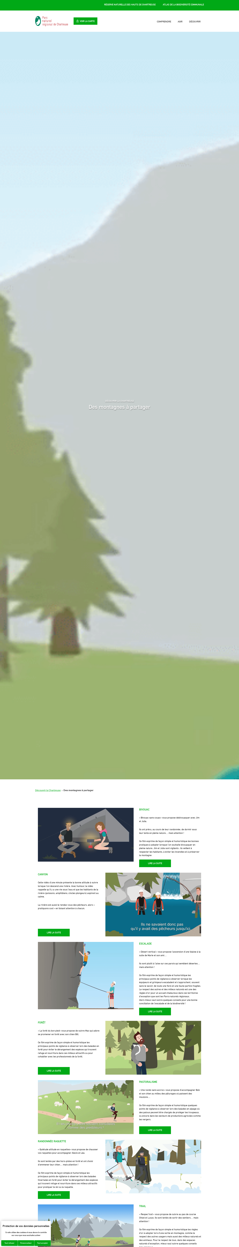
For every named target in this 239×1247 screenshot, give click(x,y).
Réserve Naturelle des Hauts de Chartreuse (130, 4)
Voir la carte (87, 21)
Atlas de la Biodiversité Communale (183, 4)
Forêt (42, 1022)
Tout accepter (42, 1243)
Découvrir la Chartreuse (48, 790)
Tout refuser (9, 1243)
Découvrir (195, 21)
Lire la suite (155, 863)
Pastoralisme (148, 1081)
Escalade (145, 943)
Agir (180, 21)
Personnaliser (26, 1243)
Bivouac (144, 809)
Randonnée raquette (52, 1141)
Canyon (43, 874)
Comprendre (164, 21)
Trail (142, 1206)
